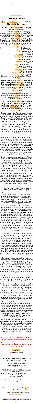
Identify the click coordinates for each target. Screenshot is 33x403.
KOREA (19, 61)
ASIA (15, 43)
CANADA (17, 100)
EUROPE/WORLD (15, 87)
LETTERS (15, 103)
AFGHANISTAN (19, 46)
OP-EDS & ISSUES (15, 23)
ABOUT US (15, 21)
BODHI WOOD (17, 41)
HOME (15, 20)
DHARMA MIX (17, 39)
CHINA (19, 62)
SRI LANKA (19, 54)
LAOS (19, 79)
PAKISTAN (19, 47)
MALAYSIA (19, 85)
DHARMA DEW (17, 28)
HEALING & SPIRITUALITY (17, 29)
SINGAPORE (19, 82)
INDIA (19, 52)
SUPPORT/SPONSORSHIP (15, 106)
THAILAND (19, 75)
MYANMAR (19, 74)
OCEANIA (17, 67)
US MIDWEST (17, 92)
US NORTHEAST (17, 98)
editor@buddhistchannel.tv (16, 394)
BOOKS (17, 38)
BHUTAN (19, 51)
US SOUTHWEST (17, 95)
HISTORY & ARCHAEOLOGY (17, 24)
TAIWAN (19, 66)
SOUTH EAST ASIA (17, 72)
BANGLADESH (19, 56)
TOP (16, 402)
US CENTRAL (17, 93)
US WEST (17, 97)
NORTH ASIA (17, 57)
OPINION (17, 31)
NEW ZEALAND (19, 70)
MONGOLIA (19, 64)
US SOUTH (17, 90)
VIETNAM (19, 80)
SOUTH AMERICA (17, 102)
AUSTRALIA (19, 69)
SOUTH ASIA (17, 44)
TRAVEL (17, 36)
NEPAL (19, 49)
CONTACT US (15, 108)
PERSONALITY (17, 34)
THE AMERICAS (15, 89)
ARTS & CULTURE (17, 26)
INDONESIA (19, 84)
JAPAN (19, 59)
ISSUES (17, 33)
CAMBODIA (19, 77)
